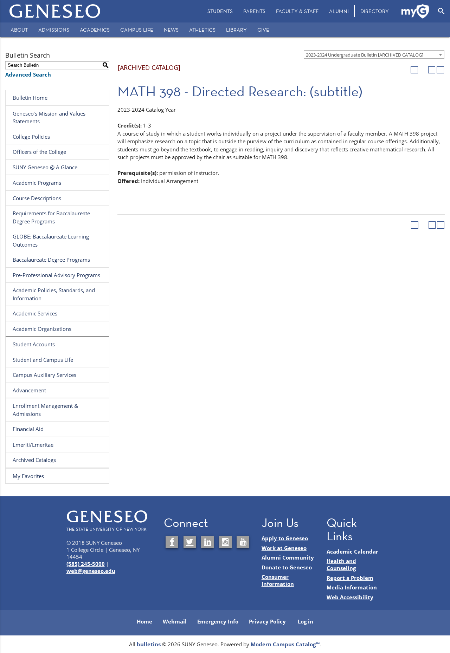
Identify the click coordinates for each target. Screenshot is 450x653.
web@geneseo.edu (90, 570)
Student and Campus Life (43, 359)
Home (144, 621)
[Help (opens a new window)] (440, 70)
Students (220, 11)
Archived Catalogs (34, 459)
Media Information (352, 587)
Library (236, 29)
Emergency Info (217, 621)
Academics (95, 29)
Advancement (29, 390)
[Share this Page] (423, 70)
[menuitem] (220, 11)
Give (263, 29)
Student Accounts (34, 344)
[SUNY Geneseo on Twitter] (190, 542)
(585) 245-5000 (85, 563)
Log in (305, 621)
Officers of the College (39, 151)
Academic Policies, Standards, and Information (54, 294)
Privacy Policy (267, 621)
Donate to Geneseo (287, 567)
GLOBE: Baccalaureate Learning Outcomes (51, 240)
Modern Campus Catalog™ (285, 644)
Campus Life (136, 29)
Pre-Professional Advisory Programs (56, 275)
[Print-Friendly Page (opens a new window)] (432, 70)
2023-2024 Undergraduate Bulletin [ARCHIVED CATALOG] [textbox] (364, 55)
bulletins (149, 644)
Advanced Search (28, 74)
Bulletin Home (30, 97)
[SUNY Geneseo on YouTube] (243, 542)
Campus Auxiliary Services (44, 374)
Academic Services (35, 313)
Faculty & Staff (297, 11)
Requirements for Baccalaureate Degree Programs (51, 217)
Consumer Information (278, 580)
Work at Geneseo (284, 547)
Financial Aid (28, 428)
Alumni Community (288, 557)
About (19, 29)
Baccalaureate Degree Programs (51, 259)
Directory (374, 11)
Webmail (175, 621)
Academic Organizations (42, 328)
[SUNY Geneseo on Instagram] (225, 542)
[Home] (55, 11)
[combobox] (374, 54)
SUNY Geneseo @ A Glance (45, 167)
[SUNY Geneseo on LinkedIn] (207, 542)
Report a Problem (350, 577)
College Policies (31, 136)
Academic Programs (37, 182)
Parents (254, 11)
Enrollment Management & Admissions (45, 409)
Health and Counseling (341, 564)
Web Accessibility (350, 597)
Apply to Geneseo (285, 538)
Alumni (339, 11)
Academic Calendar (352, 551)
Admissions (53, 29)
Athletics (202, 29)
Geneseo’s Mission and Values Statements (49, 117)
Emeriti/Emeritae (33, 444)
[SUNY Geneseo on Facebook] (172, 542)
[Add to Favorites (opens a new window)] (414, 70)
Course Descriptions (37, 198)
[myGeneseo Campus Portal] (415, 11)
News (171, 29)
